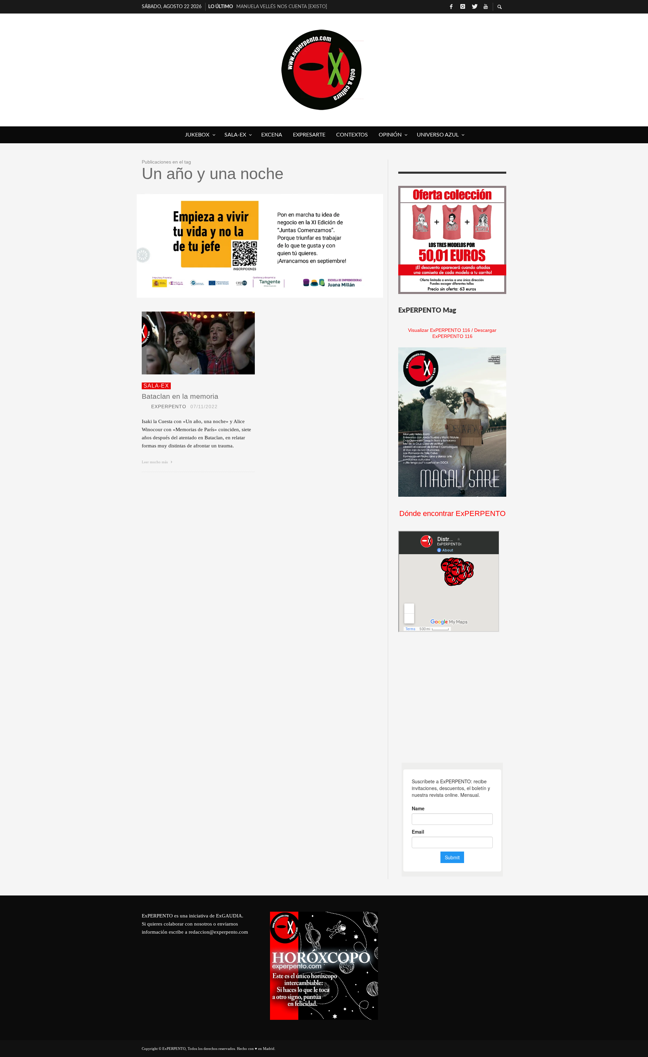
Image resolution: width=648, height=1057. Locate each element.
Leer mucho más (155, 462)
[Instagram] (463, 7)
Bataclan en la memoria (180, 396)
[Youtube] (486, 7)
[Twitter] (474, 7)
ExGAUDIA (229, 915)
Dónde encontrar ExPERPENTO (452, 513)
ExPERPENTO (168, 406)
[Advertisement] (449, 697)
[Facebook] (451, 7)
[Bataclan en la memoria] (187, 343)
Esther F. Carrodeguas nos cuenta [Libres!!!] (288, 6)
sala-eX (156, 386)
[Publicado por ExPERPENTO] (144, 406)
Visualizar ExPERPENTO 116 (439, 330)
